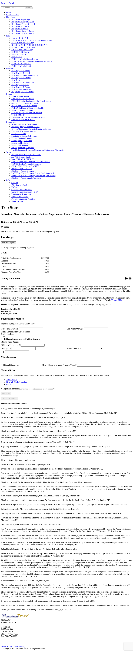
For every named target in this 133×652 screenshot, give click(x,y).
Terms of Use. (117, 300)
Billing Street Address (10, 342)
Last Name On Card (75, 329)
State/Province (73, 348)
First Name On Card (9, 329)
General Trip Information (16, 382)
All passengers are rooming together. (19, 247)
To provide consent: (10, 389)
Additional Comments (10, 365)
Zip (2, 351)
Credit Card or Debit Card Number (15, 332)
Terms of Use (11, 380)
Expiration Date (7, 334)
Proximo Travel (7, 3)
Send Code (6, 394)
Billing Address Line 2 (10, 345)
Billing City (6, 348)
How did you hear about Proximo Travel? (59, 365)
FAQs (8, 384)
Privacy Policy (19, 646)
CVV (3, 336)
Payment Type (7, 324)
